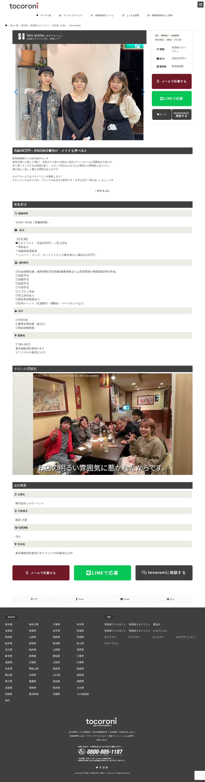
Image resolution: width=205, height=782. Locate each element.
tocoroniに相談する (182, 114)
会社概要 (113, 732)
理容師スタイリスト (139, 630)
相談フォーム (114, 736)
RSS (107, 767)
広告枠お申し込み (126, 732)
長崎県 (32, 687)
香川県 (8, 681)
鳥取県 (56, 668)
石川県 (8, 649)
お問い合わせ (101, 740)
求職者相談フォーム (103, 15)
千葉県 (56, 624)
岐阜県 (8, 656)
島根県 (80, 668)
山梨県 (56, 649)
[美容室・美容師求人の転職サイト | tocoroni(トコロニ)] (24, 5)
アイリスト (134, 637)
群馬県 (32, 643)
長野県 (80, 649)
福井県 (32, 649)
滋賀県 (8, 662)
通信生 (156, 624)
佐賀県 (8, 687)
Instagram (103, 767)
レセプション (160, 630)
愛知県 (56, 656)
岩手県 (56, 630)
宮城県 (80, 630)
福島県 (56, 637)
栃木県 (8, 643)
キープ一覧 (44, 15)
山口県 (56, 675)
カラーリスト (111, 643)
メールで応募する (174, 81)
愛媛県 (32, 681)
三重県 (80, 656)
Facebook (100, 767)
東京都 (8, 624)
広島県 (32, 675)
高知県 (56, 681)
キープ (162, 114)
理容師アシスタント (115, 630)
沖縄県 (56, 694)
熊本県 (56, 687)
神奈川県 (34, 624)
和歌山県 (34, 668)
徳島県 (80, 675)
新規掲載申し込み (77, 736)
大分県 (80, 687)
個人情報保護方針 (100, 732)
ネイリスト (110, 637)
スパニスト (158, 637)
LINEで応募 (173, 98)
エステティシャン (185, 637)
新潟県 (56, 643)
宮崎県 (8, 694)
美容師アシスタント (115, 624)
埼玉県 (80, 624)
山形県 (32, 637)
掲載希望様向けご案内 (161, 15)
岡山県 (8, 675)
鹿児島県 (34, 694)
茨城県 (80, 637)
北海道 (8, 630)
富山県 (80, 643)
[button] (16, 92)
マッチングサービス (71, 15)
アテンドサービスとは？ (96, 736)
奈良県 (8, 668)
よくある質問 (131, 15)
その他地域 (83, 694)
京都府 (32, 662)
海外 (7, 700)
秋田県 (8, 637)
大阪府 (56, 662)
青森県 (32, 630)
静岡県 (32, 656)
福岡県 (80, 681)
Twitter (97, 767)
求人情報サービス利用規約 (79, 732)
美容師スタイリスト (139, 624)
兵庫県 (80, 662)
